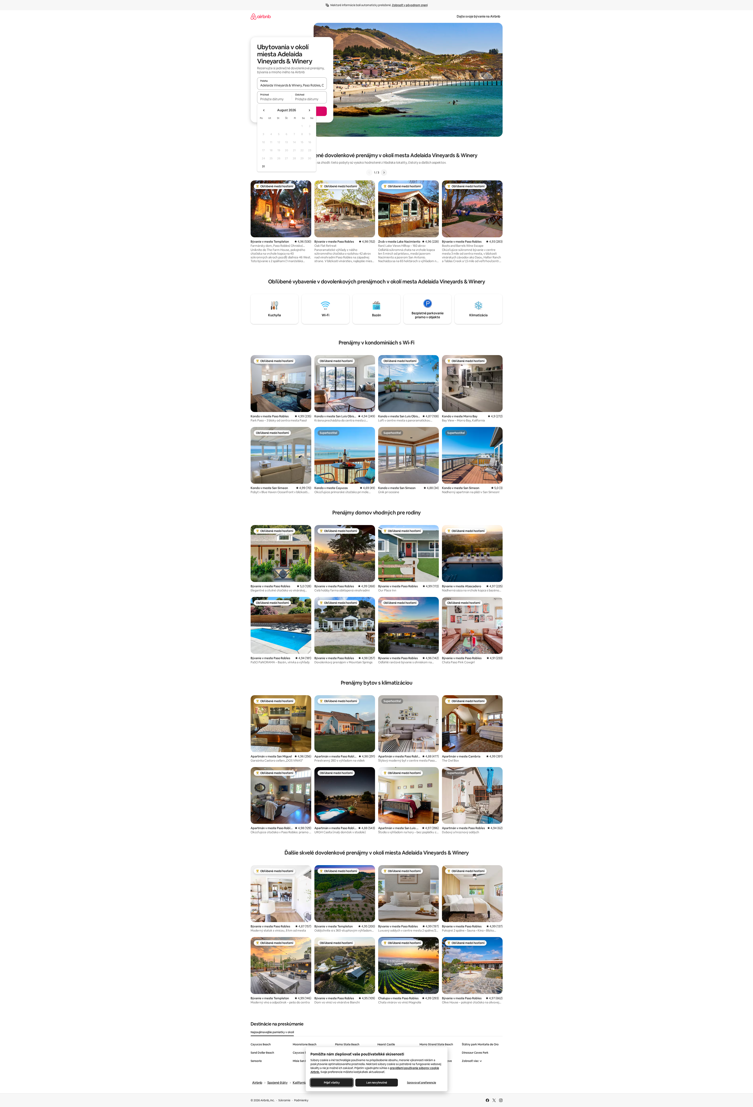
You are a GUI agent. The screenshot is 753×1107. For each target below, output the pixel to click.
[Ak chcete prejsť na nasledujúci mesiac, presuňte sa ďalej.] (309, 110)
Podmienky (301, 1100)
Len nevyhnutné (376, 1082)
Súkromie (284, 1100)
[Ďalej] (384, 172)
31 (263, 166)
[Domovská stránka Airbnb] (261, 16)
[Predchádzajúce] (369, 172)
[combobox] (292, 85)
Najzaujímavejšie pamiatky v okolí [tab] (272, 1032)
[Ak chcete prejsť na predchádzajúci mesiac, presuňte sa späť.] (264, 110)
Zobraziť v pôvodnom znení (410, 5)
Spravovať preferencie (421, 1082)
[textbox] (274, 99)
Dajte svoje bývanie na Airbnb (478, 16)
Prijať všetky (332, 1082)
